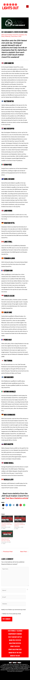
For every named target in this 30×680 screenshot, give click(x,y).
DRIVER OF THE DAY (15, 656)
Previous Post (7, 551)
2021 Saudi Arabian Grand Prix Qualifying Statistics (19, 524)
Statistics (21, 34)
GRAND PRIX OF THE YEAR (15, 653)
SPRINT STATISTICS (15, 646)
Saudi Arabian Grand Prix (11, 34)
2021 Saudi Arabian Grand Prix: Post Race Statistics (6, 524)
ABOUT (10, 663)
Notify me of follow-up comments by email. (13, 609)
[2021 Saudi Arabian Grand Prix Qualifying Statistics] (20, 519)
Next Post (24, 551)
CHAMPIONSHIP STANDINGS (15, 634)
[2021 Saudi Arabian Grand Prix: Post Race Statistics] (7, 519)
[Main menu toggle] (27, 6)
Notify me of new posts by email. (12, 613)
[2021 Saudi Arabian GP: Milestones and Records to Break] (7, 533)
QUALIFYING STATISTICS (15, 643)
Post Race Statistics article (16, 498)
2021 (2, 34)
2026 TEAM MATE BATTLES (15, 637)
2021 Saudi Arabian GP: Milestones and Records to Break (6, 539)
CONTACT (15, 663)
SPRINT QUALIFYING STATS (15, 650)
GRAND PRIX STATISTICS (15, 640)
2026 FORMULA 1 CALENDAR (15, 631)
